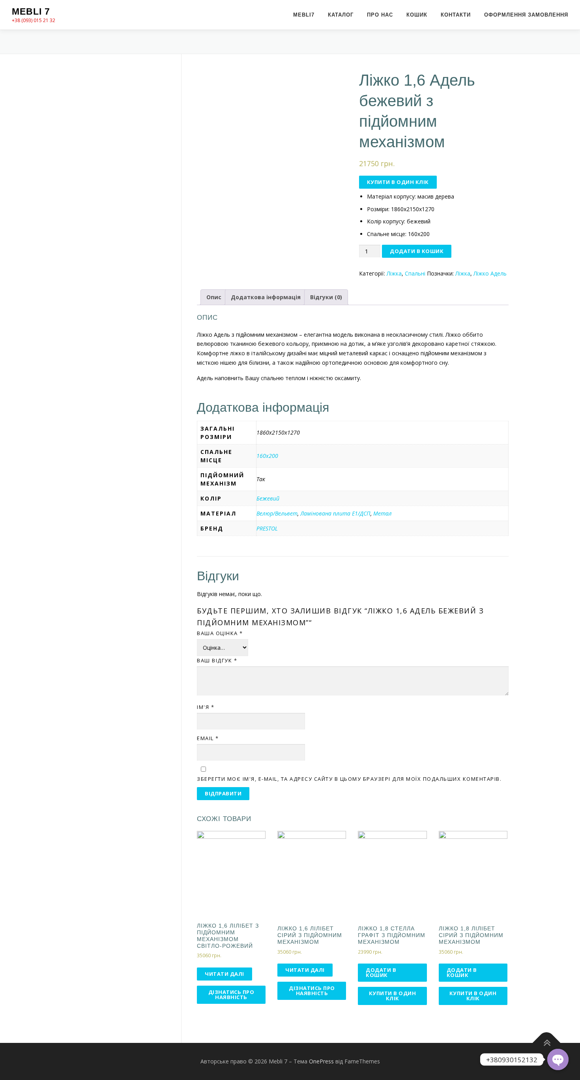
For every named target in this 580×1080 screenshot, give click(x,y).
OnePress (321, 1061)
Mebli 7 (31, 11)
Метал (382, 513)
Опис (213, 297)
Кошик (416, 15)
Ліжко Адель (490, 273)
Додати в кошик (416, 251)
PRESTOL (267, 528)
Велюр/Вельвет (276, 513)
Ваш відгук (217, 660)
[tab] (213, 297)
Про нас (380, 15)
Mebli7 (303, 15)
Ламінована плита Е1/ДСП (335, 513)
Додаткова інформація (266, 297)
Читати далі (224, 973)
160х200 (267, 455)
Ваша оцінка (220, 633)
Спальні (415, 273)
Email (208, 738)
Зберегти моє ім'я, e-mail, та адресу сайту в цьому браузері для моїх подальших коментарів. (349, 778)
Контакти (456, 15)
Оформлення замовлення (526, 15)
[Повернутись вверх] (547, 1043)
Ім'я (205, 707)
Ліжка (394, 273)
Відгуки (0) (326, 297)
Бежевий (267, 498)
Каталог (341, 15)
